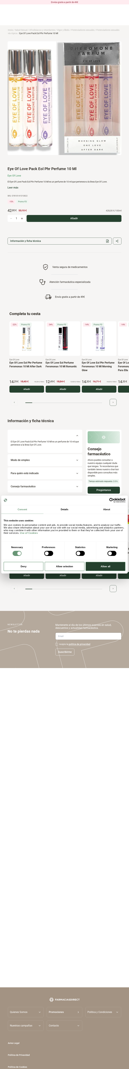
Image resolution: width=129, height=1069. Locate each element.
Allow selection (64, 566)
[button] (64, 1012)
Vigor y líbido (63, 30)
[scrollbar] (63, 403)
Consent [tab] (22, 509)
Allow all (105, 566)
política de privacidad (79, 644)
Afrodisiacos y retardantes (42, 30)
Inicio (10, 30)
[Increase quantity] (21, 218)
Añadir (26, 389)
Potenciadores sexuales (82, 30)
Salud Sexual (21, 30)
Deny (23, 566)
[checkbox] (56, 644)
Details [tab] (64, 509)
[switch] (48, 553)
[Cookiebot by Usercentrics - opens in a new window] (111, 500)
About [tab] (106, 509)
